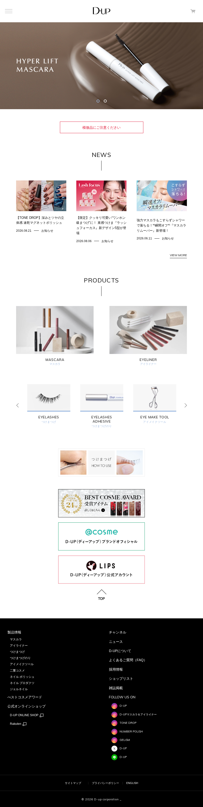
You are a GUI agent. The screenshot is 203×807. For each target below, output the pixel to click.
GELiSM (125, 740)
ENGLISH (132, 783)
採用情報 (116, 669)
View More (178, 255)
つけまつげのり (102, 426)
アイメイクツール (154, 422)
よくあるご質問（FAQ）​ (128, 660)
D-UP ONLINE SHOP (24, 715)
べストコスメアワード (24, 697)
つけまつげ (49, 422)
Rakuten (16, 724)
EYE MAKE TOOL (154, 417)
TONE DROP (128, 723)
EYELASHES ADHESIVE (101, 419)
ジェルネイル (19, 689)
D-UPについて (120, 651)
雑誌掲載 (116, 688)
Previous (17, 405)
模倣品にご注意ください (101, 127)
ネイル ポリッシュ (22, 677)
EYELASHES (48, 417)
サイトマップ (73, 783)
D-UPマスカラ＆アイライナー (138, 714)
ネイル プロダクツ (22, 683)
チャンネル (117, 632)
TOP (101, 598)
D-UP (123, 705)
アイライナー (19, 645)
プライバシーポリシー (105, 783)
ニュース (116, 642)
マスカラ (16, 639)
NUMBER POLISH (131, 731)
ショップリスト (121, 679)
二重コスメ (17, 670)
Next (185, 405)
